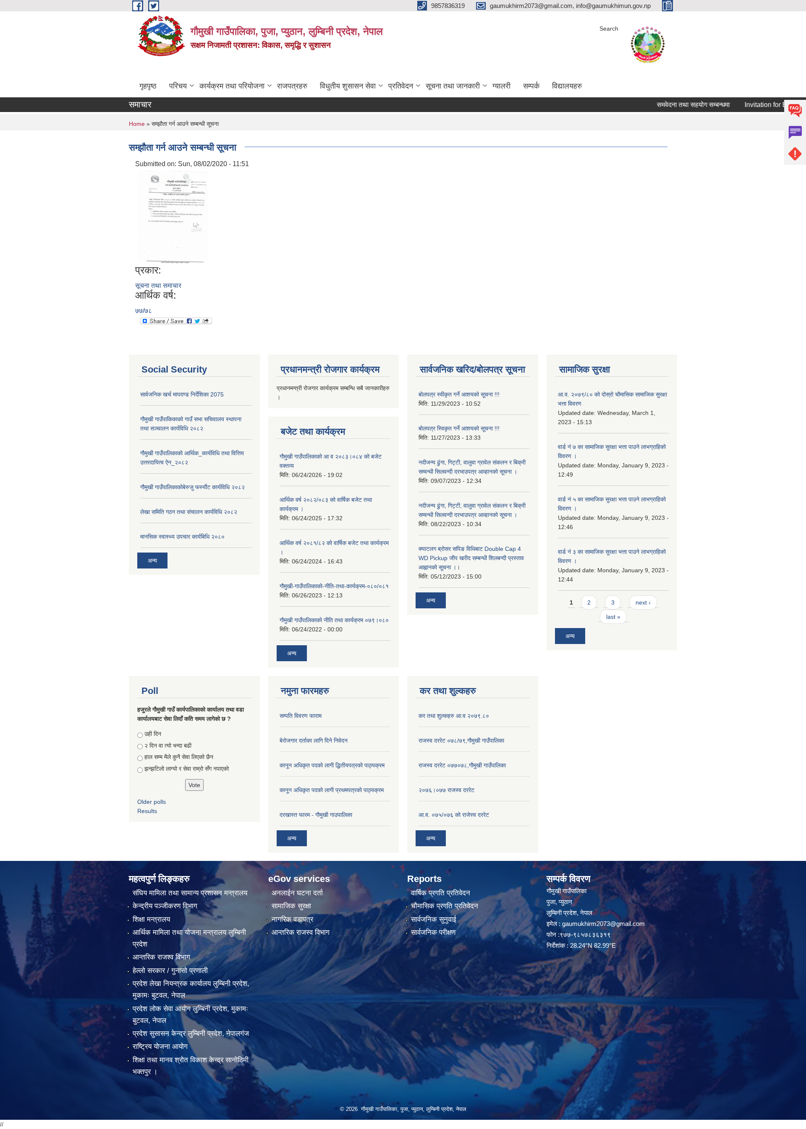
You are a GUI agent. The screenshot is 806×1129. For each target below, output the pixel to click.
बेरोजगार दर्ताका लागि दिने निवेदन (314, 740)
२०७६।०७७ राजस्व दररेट (446, 790)
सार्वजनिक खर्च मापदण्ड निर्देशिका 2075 (182, 394)
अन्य (152, 560)
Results (147, 811)
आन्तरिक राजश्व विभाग (161, 957)
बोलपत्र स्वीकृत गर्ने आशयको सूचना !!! (459, 394)
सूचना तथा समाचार (158, 285)
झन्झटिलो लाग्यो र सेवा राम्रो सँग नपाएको (186, 768)
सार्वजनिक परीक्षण (433, 932)
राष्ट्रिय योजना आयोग (160, 1047)
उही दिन (152, 733)
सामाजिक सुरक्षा (291, 906)
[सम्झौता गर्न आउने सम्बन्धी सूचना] (172, 216)
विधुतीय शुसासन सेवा (348, 86)
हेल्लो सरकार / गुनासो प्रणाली (170, 971)
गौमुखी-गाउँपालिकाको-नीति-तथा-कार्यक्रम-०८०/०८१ (334, 586)
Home (137, 123)
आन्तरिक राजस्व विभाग (301, 932)
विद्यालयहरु (567, 86)
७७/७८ (143, 310)
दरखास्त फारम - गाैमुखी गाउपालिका (316, 814)
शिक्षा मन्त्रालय (151, 919)
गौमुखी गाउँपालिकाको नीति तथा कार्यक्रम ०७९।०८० (334, 620)
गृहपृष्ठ (148, 86)
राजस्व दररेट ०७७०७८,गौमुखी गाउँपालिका (462, 765)
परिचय (178, 86)
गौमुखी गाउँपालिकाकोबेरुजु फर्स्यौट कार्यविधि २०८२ (192, 487)
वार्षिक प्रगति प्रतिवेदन (440, 893)
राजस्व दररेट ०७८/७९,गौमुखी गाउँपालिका (461, 740)
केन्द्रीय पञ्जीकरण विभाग (165, 906)
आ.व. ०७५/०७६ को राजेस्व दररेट (454, 814)
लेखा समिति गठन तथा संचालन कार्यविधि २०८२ (188, 511)
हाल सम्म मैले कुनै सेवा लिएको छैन (178, 757)
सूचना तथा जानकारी (453, 86)
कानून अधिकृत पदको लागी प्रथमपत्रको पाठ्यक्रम (332, 790)
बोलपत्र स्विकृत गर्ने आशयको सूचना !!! (459, 428)
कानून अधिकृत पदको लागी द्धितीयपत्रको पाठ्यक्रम (332, 765)
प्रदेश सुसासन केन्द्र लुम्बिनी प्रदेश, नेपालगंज (191, 1034)
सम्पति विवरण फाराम (301, 715)
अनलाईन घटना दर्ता (297, 893)
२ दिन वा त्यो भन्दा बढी (167, 745)
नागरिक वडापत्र (292, 919)
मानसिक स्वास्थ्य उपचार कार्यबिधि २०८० (182, 536)
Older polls (151, 801)
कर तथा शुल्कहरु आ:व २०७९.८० (454, 715)
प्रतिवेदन (400, 86)
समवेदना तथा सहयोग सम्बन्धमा (667, 104)
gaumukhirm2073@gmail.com (603, 923)
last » (613, 616)
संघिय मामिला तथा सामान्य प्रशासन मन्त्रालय (190, 893)
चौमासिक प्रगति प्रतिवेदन (444, 906)
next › (643, 602)
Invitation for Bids (744, 104)
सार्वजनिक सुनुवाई (433, 919)
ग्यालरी (501, 86)
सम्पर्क (531, 86)
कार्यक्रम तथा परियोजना (231, 86)
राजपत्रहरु (292, 86)
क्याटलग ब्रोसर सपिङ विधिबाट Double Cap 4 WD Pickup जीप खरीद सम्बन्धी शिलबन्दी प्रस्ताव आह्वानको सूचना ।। (471, 558)
